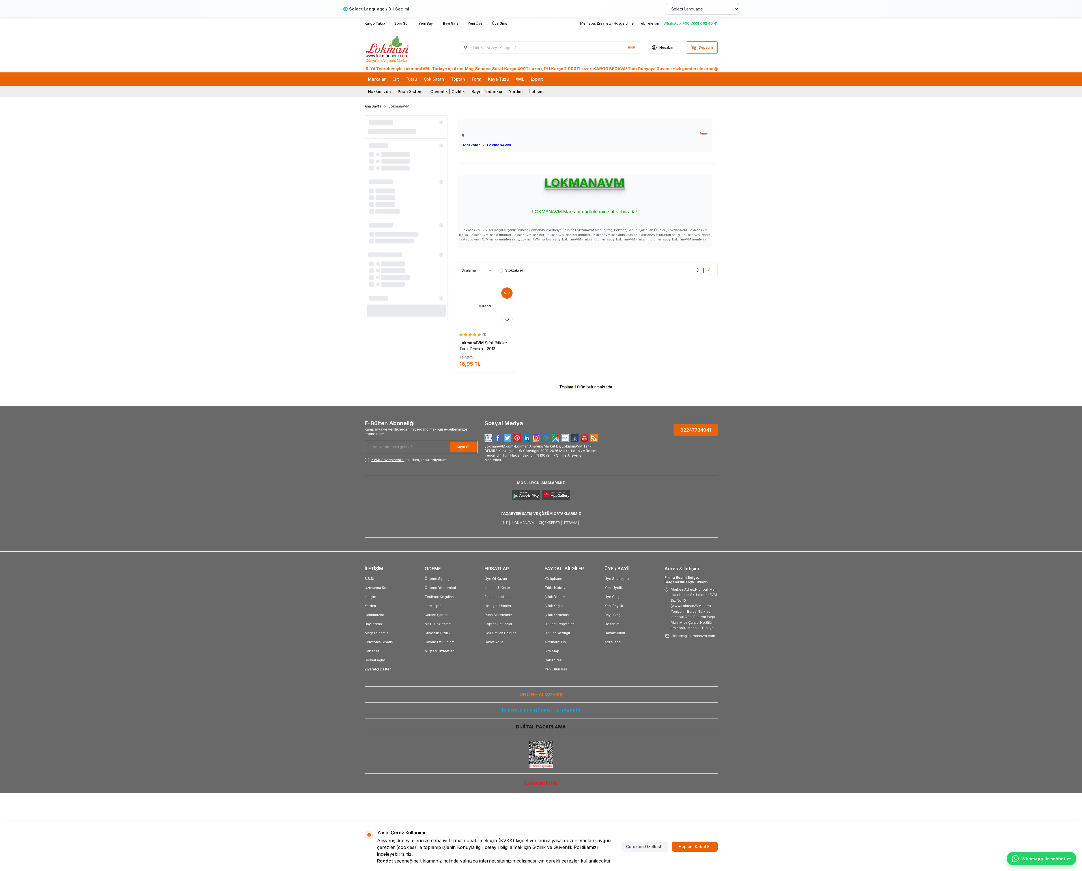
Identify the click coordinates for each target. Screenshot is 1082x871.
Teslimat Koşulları (439, 597)
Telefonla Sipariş (379, 642)
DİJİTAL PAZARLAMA (541, 727)
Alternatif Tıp (555, 642)
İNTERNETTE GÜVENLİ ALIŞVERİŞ (541, 710)
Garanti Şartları (436, 615)
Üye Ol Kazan (496, 579)
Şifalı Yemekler (557, 615)
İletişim (536, 91)
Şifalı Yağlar (554, 606)
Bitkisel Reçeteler (559, 624)
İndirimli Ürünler (497, 588)
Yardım (515, 91)
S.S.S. (369, 579)
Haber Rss (553, 660)
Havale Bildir (615, 633)
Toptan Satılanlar (498, 624)
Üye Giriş (612, 597)
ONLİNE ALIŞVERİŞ (541, 694)
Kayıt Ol (463, 447)
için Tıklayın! (686, 579)
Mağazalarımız (376, 633)
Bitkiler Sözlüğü (557, 633)
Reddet (385, 861)
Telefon (652, 23)
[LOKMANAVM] (703, 133)
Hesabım (612, 624)
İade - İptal (433, 606)
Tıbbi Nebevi (555, 588)
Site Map (552, 651)
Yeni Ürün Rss (556, 669)
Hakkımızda (379, 91)
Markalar (473, 145)
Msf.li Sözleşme (438, 624)
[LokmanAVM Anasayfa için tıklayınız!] (486, 135)
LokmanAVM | (524, 523)
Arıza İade (613, 642)
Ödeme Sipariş (437, 579)
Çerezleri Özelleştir (645, 846)
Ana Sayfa (373, 106)
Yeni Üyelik (614, 588)
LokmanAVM (498, 145)
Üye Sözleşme (617, 579)
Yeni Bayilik (614, 606)
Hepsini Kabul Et (695, 846)
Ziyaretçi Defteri (378, 669)
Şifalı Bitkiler (555, 597)
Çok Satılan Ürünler (500, 633)
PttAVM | (571, 523)
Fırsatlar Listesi (497, 597)
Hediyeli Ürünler (498, 606)
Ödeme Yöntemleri (440, 588)
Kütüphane (553, 579)
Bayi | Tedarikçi (487, 91)
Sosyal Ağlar (375, 660)
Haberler (372, 651)
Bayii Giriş (612, 615)
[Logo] (399, 47)
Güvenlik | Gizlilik (447, 91)
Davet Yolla (494, 642)
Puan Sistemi (410, 91)
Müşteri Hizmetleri (440, 651)
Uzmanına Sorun (378, 588)
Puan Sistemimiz (498, 615)
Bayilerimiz (374, 624)
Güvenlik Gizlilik (438, 633)
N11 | (506, 523)
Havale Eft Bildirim (440, 642)
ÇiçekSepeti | (550, 523)
